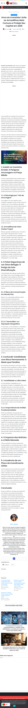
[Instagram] (14, 558)
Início (11, 12)
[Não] (26, 703)
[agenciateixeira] (12, 3)
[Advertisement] (14, 50)
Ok (14, 705)
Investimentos (16, 12)
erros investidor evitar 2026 (14, 605)
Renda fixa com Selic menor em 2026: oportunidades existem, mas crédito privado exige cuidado (19, 583)
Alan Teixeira (7, 29)
